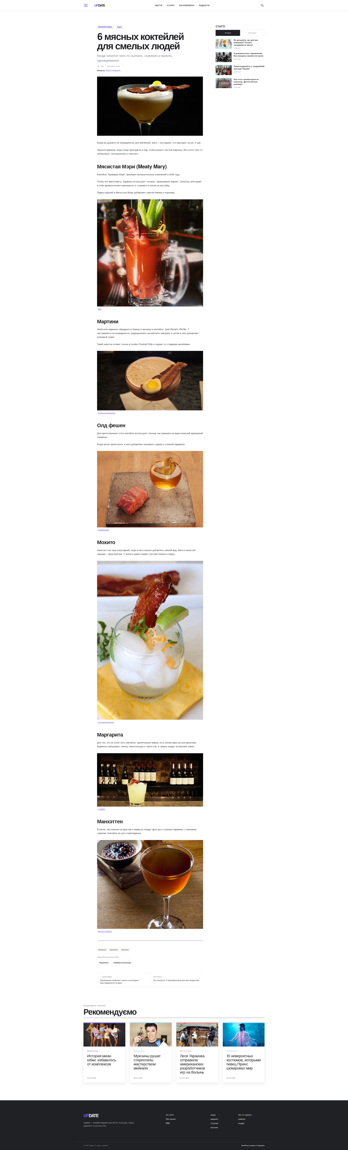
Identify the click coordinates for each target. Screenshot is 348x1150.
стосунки (214, 1123)
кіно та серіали (244, 1114)
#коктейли (114, 949)
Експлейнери (186, 5)
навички (241, 1119)
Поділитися (103, 962)
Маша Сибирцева (113, 70)
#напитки (125, 949)
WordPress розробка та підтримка (253, 1145)
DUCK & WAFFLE (105, 931)
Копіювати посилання (122, 962)
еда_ (119, 27)
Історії (170, 5)
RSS (168, 1123)
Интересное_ (105, 27)
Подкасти (204, 5)
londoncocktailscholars (106, 413)
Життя (158, 5)
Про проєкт (171, 1119)
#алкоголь (102, 949)
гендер (241, 1123)
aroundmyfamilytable (106, 722)
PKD (99, 309)
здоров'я (214, 1119)
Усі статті (170, 1114)
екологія (214, 1127)
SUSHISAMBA (103, 530)
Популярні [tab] (252, 33)
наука (213, 1114)
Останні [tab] (228, 33)
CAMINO (101, 809)
